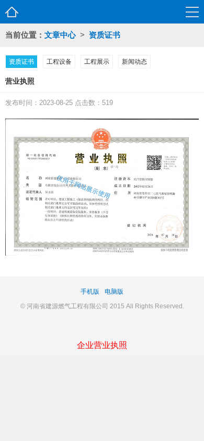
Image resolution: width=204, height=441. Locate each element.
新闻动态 (134, 61)
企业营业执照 (102, 345)
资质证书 (104, 34)
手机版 (90, 291)
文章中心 (60, 34)
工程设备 (59, 61)
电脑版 (114, 291)
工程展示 (96, 61)
